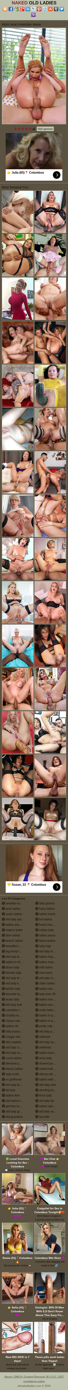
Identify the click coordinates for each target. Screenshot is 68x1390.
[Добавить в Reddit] (44, 9)
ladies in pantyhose (51, 1020)
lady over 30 (47, 994)
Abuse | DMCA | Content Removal (24, 1376)
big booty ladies (16, 951)
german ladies (15, 1106)
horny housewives (50, 924)
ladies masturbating (51, 962)
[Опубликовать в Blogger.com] (5, 9)
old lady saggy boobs (52, 1042)
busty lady (12, 999)
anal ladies (12, 908)
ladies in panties (49, 1015)
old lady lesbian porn (52, 951)
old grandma (13, 1116)
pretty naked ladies (51, 1026)
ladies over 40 (48, 999)
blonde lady (13, 972)
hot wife (43, 1116)
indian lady (46, 930)
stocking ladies (48, 1090)
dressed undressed (18, 1063)
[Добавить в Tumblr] (56, 9)
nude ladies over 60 (52, 1010)
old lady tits (46, 1100)
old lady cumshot (16, 1052)
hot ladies (45, 919)
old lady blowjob (16, 978)
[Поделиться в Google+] (22, 9)
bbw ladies (12, 935)
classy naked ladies (18, 1020)
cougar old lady (15, 1036)
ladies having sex (50, 1052)
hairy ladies (46, 908)
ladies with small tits (52, 1079)
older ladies (46, 983)
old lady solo (47, 1084)
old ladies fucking (17, 1100)
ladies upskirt (47, 1106)
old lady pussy (48, 1031)
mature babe (13, 930)
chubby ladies (14, 1015)
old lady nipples (49, 978)
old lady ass (13, 919)
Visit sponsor (45, 128)
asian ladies (13, 914)
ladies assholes (16, 924)
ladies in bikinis (15, 962)
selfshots (44, 1047)
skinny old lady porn (52, 1074)
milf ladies (45, 967)
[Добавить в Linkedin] (28, 9)
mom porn (45, 972)
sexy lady (45, 1058)
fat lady (10, 1090)
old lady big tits (15, 956)
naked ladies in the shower (52, 1068)
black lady (12, 967)
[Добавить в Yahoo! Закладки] (33, 14)
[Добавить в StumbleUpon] (50, 9)
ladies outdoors (49, 988)
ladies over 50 (48, 1004)
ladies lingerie (48, 956)
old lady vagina (49, 1111)
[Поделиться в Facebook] (10, 9)
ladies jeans (46, 935)
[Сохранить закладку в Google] (16, 9)
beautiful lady (14, 946)
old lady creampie (17, 1047)
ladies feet (12, 1095)
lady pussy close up (18, 1031)
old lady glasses (16, 1111)
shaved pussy (48, 1063)
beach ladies (14, 940)
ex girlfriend (13, 1079)
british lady (12, 988)
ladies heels (46, 914)
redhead (44, 1036)
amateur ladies (15, 903)
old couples (13, 1042)
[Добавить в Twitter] (62, 9)
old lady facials (15, 1084)
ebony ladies (14, 1068)
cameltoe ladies (16, 1010)
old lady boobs (15, 983)
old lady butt (13, 1004)
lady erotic (12, 1074)
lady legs (44, 946)
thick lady (45, 1095)
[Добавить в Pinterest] (39, 9)
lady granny (46, 903)
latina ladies (46, 940)
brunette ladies (15, 994)
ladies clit (11, 1026)
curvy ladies (13, 1058)
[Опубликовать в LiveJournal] (33, 9)
